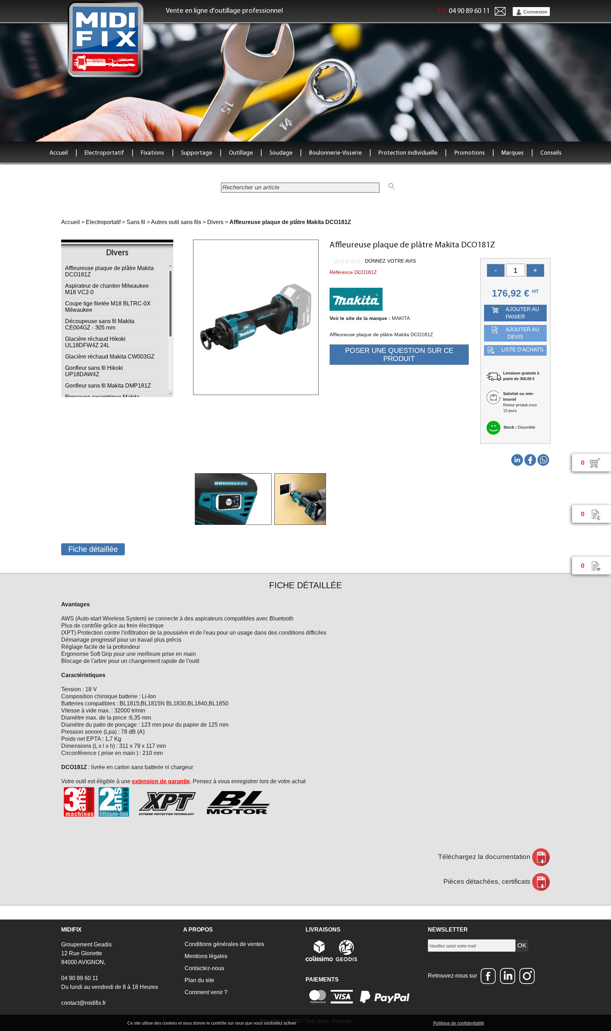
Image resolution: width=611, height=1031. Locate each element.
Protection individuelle (407, 153)
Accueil (59, 153)
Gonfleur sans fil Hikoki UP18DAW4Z (94, 371)
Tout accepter (312, 1023)
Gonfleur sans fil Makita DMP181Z (108, 386)
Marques (512, 153)
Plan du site (198, 980)
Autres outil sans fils (176, 222)
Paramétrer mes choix (407, 1023)
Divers (215, 222)
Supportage (196, 153)
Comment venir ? (205, 992)
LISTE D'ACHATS (522, 349)
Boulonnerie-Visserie (335, 153)
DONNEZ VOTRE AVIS (390, 261)
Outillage (241, 153)
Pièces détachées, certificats (487, 881)
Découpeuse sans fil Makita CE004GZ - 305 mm (99, 324)
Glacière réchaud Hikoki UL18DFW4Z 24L (95, 342)
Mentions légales (205, 956)
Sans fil (136, 222)
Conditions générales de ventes (223, 944)
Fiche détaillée (93, 549)
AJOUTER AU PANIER (522, 313)
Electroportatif (104, 153)
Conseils (550, 153)
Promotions (469, 153)
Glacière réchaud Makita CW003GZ (110, 357)
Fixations (152, 153)
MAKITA (401, 318)
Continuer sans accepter (355, 1023)
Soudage (280, 153)
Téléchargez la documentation (485, 856)
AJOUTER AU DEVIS (522, 333)
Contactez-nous (203, 968)
